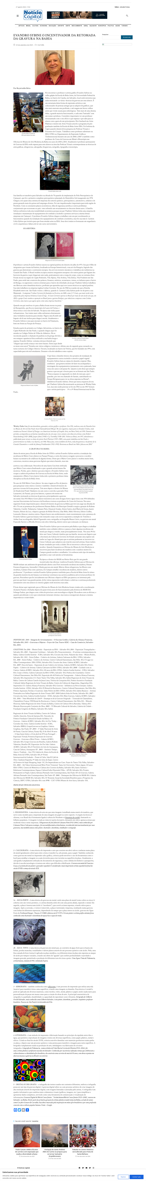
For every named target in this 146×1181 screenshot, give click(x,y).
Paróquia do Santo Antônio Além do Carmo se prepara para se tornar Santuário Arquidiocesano (55, 1152)
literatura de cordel (72, 817)
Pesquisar (105, 34)
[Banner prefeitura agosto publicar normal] (83, 16)
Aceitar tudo (136, 1177)
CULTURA (41, 45)
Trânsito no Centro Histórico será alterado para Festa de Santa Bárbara (82, 1151)
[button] (17, 16)
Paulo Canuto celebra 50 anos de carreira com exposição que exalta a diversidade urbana (26, 1151)
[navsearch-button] (127, 16)
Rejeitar (123, 1177)
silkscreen (52, 986)
